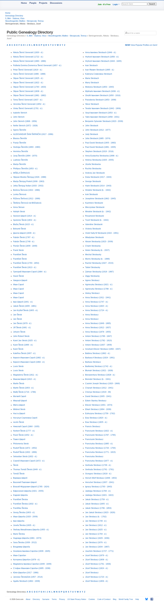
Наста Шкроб (19, 413)
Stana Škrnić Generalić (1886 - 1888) (29, 74)
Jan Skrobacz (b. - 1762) (96, 517)
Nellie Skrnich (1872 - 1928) (25, 125)
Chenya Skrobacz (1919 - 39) (98, 392)
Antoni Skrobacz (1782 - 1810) (98, 340)
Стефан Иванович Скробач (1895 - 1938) (31, 568)
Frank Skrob (18, 250)
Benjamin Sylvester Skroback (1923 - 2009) (104, 121)
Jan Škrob (17, 315)
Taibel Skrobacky (92, 267)
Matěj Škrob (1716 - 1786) (24, 392)
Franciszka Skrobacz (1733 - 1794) (100, 448)
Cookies (92, 599)
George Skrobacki (93, 181)
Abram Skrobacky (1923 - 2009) (99, 241)
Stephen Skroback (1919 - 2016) (99, 151)
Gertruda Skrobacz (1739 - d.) (98, 465)
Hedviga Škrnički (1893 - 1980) (26, 147)
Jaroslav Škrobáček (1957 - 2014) (28, 577)
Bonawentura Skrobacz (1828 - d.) (100, 375)
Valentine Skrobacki (93, 224)
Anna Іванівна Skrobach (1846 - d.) (100, 52)
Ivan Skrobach (91, 65)
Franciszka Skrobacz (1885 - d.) (99, 444)
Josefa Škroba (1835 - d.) (24, 525)
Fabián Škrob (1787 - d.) (23, 237)
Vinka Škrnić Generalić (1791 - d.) (27, 108)
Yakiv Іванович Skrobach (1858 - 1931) (102, 117)
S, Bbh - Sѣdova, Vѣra (14, 18)
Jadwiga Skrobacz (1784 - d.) (98, 491)
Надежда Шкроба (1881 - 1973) (27, 538)
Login (115, 4)
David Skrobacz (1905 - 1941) (98, 396)
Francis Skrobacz (92, 426)
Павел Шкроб (19, 439)
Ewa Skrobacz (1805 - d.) (96, 422)
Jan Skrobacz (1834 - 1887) (97, 547)
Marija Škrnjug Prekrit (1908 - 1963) (28, 181)
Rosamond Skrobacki (94, 216)
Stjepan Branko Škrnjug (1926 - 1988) (29, 177)
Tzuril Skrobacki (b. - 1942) (97, 220)
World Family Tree (126, 599)
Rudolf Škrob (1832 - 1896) (25, 452)
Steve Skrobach (92, 104)
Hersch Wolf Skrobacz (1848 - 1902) (101, 478)
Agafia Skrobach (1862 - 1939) (26, 581)
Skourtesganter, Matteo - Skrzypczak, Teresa (24, 21)
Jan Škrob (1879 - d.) (22, 323)
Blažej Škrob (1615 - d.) (23, 224)
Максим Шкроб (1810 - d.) (24, 379)
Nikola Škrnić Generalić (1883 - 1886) (29, 61)
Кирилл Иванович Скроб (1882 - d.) (29, 358)
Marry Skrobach (92, 82)
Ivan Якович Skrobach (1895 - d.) (99, 70)
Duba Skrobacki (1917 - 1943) (98, 177)
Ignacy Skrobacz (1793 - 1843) (98, 487)
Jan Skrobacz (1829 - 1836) (97, 538)
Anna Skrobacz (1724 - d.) (96, 310)
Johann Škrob (19, 332)
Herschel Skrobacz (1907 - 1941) (99, 482)
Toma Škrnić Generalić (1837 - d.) (27, 100)
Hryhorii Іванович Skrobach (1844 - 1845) (103, 61)
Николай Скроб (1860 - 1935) (26, 426)
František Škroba (20, 499)
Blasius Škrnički (20, 138)
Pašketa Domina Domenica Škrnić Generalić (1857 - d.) (37, 65)
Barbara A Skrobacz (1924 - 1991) (100, 358)
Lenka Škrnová (19, 194)
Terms (54, 599)
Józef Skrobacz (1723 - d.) (96, 577)
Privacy (62, 599)
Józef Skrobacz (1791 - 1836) (98, 564)
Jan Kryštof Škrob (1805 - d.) (25, 310)
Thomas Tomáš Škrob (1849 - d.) (27, 469)
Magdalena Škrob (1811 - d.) (25, 375)
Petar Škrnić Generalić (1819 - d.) (27, 70)
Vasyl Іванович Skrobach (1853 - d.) (100, 113)
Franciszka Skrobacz (94, 456)
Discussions (56, 3)
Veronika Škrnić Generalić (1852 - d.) (29, 104)
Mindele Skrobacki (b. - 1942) (98, 211)
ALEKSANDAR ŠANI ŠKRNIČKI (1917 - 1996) (33, 134)
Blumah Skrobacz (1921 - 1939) (99, 370)
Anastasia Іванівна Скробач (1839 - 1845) (31, 551)
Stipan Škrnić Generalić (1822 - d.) (28, 82)
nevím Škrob (18, 422)
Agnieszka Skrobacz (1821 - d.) (98, 284)
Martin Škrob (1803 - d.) (23, 388)
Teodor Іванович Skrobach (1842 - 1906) (103, 108)
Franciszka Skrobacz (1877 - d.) (99, 461)
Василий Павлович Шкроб (25, 482)
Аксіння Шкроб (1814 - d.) (24, 216)
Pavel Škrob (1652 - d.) (23, 435)
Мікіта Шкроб (19, 405)
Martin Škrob (18, 383)
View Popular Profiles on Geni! (141, 45)
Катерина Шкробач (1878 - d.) (26, 559)
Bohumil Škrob (19, 229)
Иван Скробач (19, 555)
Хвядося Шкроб (20, 280)
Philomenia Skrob (21, 444)
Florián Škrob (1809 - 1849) (25, 246)
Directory (36, 599)
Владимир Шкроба (21, 547)
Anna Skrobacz (91, 315)
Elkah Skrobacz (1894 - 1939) (98, 409)
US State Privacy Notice (76, 599)
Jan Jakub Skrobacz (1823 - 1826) (100, 512)
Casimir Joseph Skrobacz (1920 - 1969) (102, 383)
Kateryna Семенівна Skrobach (98, 74)
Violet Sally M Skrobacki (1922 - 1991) (102, 233)
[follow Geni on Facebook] (151, 599)
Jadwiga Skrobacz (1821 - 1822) (99, 495)
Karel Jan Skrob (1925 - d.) (25, 340)
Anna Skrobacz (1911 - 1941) (98, 297)
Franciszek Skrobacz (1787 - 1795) (100, 435)
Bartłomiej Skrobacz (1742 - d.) (98, 366)
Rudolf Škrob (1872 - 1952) (25, 448)
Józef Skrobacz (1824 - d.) (96, 568)
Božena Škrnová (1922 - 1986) (26, 190)
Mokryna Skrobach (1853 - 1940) (99, 87)
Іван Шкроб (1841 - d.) (23, 302)
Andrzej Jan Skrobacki (95, 173)
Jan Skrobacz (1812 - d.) (96, 525)
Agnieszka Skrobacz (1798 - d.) (98, 289)
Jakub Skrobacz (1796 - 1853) (98, 508)
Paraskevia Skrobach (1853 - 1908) (100, 100)
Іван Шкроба (18, 521)
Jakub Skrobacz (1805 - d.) (97, 504)
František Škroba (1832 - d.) (25, 504)
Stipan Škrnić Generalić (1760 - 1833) (29, 87)
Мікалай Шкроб (20, 401)
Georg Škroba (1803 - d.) (24, 512)
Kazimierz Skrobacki (94, 203)
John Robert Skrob (21, 336)
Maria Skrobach (92, 78)
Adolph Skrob (19, 211)
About (28, 599)
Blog (114, 599)
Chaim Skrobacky (93, 246)
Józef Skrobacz (91, 572)
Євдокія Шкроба (20, 495)
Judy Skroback (91, 134)
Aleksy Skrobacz (92, 293)
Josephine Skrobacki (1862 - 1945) (100, 198)
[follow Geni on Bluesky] (145, 599)
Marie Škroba (19, 534)
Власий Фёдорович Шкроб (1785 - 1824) (31, 487)
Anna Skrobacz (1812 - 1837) (98, 327)
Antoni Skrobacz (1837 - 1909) (98, 345)
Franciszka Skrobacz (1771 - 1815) (100, 452)
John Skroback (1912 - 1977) (98, 130)
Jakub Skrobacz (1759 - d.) (97, 499)
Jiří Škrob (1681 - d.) (22, 327)
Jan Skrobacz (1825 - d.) (96, 530)
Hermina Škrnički (20, 151)
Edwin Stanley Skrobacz (95, 401)
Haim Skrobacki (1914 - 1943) (98, 186)
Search (152, 4)
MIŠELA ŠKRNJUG (21, 173)
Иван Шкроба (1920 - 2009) (25, 517)
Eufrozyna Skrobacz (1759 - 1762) (100, 413)
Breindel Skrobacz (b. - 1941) (98, 379)
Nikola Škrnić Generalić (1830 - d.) (28, 52)
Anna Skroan (19, 207)
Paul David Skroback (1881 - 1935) (100, 147)
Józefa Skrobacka (93, 164)
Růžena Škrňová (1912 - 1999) (26, 198)
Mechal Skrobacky (93, 254)
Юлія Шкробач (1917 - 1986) (25, 572)
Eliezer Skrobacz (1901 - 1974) (98, 405)
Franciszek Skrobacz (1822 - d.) (99, 431)
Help (137, 599)
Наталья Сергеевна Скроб (25, 418)
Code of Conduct (104, 599)
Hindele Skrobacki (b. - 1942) (98, 190)
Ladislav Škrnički (20, 160)
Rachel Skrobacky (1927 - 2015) (99, 263)
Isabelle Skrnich (20, 113)
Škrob (15, 465)
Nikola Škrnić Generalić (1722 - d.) (28, 57)
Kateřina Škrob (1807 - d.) (24, 353)
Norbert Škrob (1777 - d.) (24, 431)
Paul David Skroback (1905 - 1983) (100, 143)
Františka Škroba (20, 508)
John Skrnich (19, 117)
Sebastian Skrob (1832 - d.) (25, 456)
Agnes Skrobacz (92, 280)
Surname (45, 599)
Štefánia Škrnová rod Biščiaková (27, 203)
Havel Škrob (18, 276)
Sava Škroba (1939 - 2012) (25, 542)
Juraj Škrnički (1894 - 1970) (25, 156)
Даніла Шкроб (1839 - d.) (24, 233)
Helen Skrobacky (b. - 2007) (97, 250)
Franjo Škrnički (19, 143)
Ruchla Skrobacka (93, 168)
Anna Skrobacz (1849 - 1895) (98, 323)
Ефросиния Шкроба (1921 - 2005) (28, 491)
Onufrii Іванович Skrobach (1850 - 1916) (102, 95)
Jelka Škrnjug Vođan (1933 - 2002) (28, 186)
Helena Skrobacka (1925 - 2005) (99, 160)
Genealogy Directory (14, 16)
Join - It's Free (104, 4)
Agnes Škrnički (19, 130)
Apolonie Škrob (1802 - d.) (24, 220)
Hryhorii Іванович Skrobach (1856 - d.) (102, 57)
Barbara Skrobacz (93, 362)
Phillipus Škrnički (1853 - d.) (25, 168)
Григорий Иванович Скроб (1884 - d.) (29, 272)
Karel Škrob (18, 349)
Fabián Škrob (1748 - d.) (23, 241)
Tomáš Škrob (19, 474)
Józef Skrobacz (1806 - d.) (96, 581)
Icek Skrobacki (91, 194)
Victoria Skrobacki (93, 229)
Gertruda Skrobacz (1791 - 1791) (99, 469)
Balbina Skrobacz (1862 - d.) (97, 353)
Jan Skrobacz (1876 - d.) (96, 542)
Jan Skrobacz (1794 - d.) (96, 534)
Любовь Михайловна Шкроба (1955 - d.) (31, 530)
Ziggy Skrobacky (92, 276)
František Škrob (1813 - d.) (24, 267)
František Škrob (20, 254)
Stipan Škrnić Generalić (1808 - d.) (28, 91)
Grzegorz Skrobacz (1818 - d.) (98, 474)
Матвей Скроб (19, 396)
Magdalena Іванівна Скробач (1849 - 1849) (32, 564)
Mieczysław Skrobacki (94, 207)
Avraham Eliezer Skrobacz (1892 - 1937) (103, 349)
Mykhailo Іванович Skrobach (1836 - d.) (102, 91)
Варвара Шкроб (20, 478)
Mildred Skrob (19, 409)
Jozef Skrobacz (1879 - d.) (96, 555)
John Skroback (91, 125)
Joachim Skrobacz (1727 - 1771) (99, 551)
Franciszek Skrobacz (94, 439)
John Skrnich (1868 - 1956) (25, 121)
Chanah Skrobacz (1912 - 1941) (99, 388)
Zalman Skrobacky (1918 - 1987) (99, 272)
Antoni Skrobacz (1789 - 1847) (98, 336)
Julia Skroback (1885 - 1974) (97, 138)
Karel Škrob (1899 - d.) (23, 345)
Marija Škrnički (19, 164)
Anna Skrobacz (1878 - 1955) (98, 332)
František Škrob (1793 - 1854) (26, 263)
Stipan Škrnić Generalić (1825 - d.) (28, 78)
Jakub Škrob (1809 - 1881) (24, 306)
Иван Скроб (18, 284)
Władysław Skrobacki (94, 237)
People (32, 3)
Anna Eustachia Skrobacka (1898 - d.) (101, 156)
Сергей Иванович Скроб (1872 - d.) (29, 461)
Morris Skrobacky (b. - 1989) (97, 259)
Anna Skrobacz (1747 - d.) (96, 302)
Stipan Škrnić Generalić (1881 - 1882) (29, 95)
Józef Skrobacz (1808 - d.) (96, 559)
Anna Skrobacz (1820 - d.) (96, 306)
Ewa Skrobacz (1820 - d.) (96, 418)
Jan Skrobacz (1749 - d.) (96, 521)
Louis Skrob (18, 366)
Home (24, 3)
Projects (43, 3)
